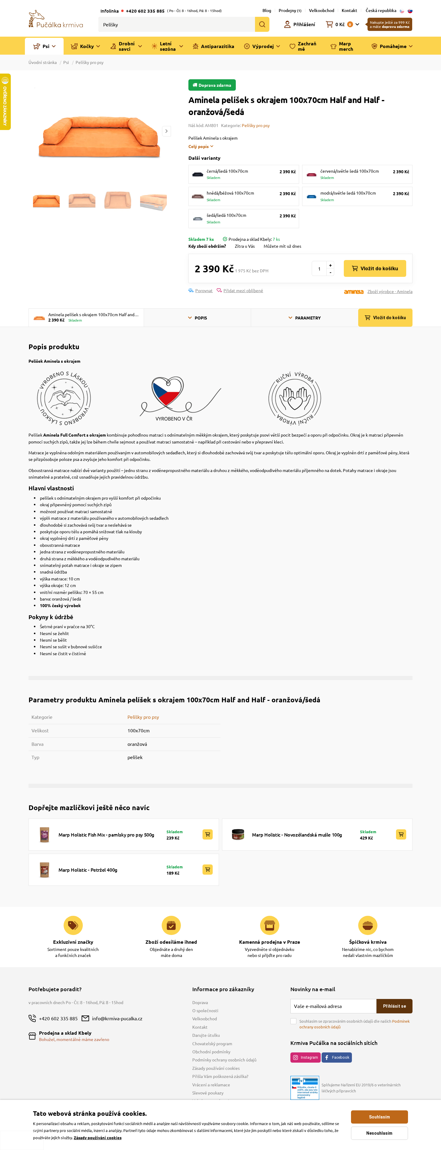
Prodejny (290, 10)
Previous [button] (32, 131)
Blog (266, 10)
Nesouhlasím (379, 1133)
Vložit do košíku (379, 268)
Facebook (340, 1057)
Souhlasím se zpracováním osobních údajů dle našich (354, 1024)
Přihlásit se (394, 1006)
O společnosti (205, 1010)
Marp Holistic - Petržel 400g (87, 869)
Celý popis (198, 146)
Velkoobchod (321, 10)
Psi (66, 62)
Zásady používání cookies (216, 1068)
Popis (201, 317)
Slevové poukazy (208, 1092)
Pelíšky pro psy (90, 62)
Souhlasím (379, 1117)
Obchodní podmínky (211, 1051)
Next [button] (166, 131)
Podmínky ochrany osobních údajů (224, 1059)
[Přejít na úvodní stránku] (56, 18)
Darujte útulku (206, 1035)
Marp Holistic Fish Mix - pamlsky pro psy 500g (106, 834)
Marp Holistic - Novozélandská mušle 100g (297, 834)
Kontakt (349, 10)
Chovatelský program (212, 1043)
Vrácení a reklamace (211, 1084)
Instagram (309, 1057)
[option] (99, 131)
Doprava (200, 1002)
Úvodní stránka (43, 62)
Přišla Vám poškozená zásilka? (220, 1076)
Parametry (308, 317)
